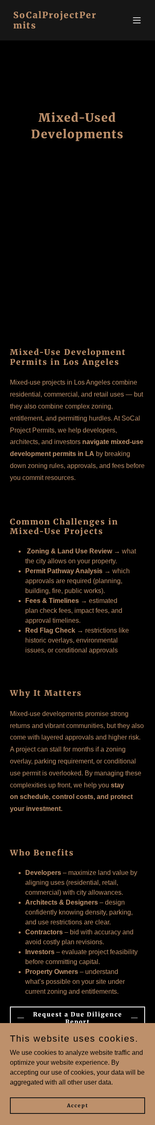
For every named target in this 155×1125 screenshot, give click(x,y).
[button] (137, 20)
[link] (57, 26)
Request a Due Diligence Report (77, 1018)
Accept (77, 1105)
